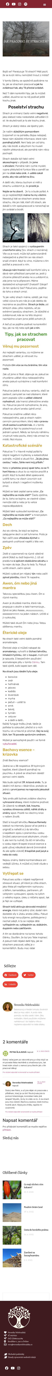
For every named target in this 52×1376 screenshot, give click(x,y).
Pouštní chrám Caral (33, 1207)
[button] (44, 5)
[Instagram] (19, 4)
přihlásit (7, 1129)
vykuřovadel (9, 743)
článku (35, 662)
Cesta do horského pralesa (36, 1230)
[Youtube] (13, 4)
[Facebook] (7, 4)
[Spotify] (25, 4)
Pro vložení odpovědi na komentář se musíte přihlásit (21, 1072)
